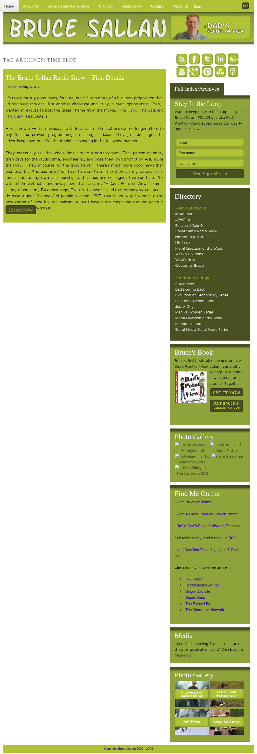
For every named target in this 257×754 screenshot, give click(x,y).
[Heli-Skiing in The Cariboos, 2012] (192, 471)
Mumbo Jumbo (188, 324)
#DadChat (183, 214)
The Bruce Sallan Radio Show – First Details (65, 77)
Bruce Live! (184, 284)
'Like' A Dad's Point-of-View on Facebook (208, 525)
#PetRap (182, 220)
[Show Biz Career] (227, 457)
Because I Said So (190, 226)
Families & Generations (194, 301)
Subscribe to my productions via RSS (205, 537)
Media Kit (180, 6)
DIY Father (194, 578)
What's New (185, 260)
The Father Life (197, 603)
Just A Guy (184, 307)
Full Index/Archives (197, 89)
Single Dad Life (197, 591)
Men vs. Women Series (194, 312)
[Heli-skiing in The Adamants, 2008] (192, 459)
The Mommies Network (204, 609)
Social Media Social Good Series (201, 330)
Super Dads (195, 597)
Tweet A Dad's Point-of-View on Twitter (206, 513)
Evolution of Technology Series (201, 295)
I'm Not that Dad (189, 237)
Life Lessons (185, 243)
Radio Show (132, 6)
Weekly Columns (189, 254)
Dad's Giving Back (190, 289)
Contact (157, 6)
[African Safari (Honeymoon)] (192, 448)
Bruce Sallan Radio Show (196, 231)
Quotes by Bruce (189, 265)
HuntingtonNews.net (202, 584)
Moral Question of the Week (199, 248)
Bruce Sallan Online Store (68, 6)
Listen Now (21, 209)
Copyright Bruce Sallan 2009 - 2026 (128, 748)
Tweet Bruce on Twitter (193, 501)
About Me (31, 6)
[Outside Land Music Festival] (227, 448)
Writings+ (105, 6)
